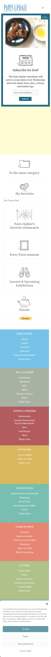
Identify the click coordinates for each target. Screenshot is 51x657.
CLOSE (44, 17)
